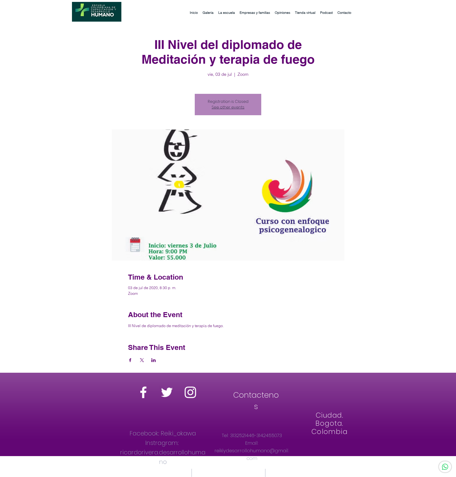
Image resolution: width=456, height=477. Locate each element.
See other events (228, 107)
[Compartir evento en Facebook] (130, 360)
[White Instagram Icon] (190, 392)
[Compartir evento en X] (142, 360)
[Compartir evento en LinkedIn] (153, 360)
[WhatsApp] (445, 466)
